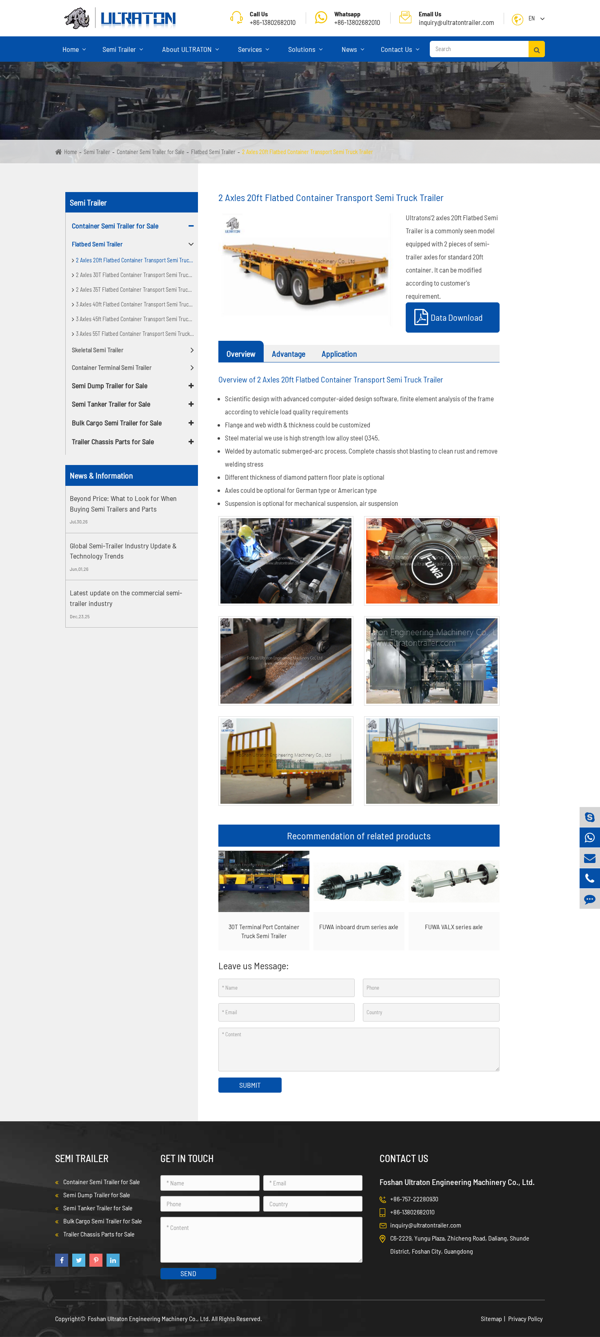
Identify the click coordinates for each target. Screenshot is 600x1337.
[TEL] (590, 878)
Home (71, 49)
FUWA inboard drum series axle (358, 926)
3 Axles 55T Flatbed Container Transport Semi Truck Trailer (137, 333)
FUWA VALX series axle (454, 926)
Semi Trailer (120, 49)
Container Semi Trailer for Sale (150, 151)
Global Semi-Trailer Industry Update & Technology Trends (123, 551)
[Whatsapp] (590, 837)
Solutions (302, 49)
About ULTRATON (187, 49)
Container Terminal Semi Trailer (111, 367)
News (350, 49)
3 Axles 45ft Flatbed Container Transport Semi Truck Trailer (137, 318)
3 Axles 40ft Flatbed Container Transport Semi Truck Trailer (137, 304)
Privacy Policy (525, 1318)
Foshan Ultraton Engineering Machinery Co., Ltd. (149, 1318)
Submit (250, 1084)
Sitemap (491, 1318)
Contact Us (397, 49)
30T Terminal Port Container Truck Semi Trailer (264, 931)
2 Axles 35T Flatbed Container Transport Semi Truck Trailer (137, 289)
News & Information (101, 475)
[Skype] (590, 817)
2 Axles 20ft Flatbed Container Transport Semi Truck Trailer (307, 151)
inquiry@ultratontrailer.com (456, 18)
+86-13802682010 (357, 18)
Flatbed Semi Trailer (213, 151)
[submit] (537, 49)
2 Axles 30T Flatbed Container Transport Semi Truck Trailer (137, 274)
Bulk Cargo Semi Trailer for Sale (117, 422)
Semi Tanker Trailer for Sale (111, 403)
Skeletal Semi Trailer (97, 349)
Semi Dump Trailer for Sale (109, 385)
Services (251, 49)
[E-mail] (590, 858)
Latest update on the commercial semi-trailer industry (126, 598)
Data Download (457, 317)
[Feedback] (590, 899)
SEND (188, 1273)
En (532, 18)
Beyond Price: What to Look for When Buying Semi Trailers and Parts (123, 503)
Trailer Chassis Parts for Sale (113, 441)
